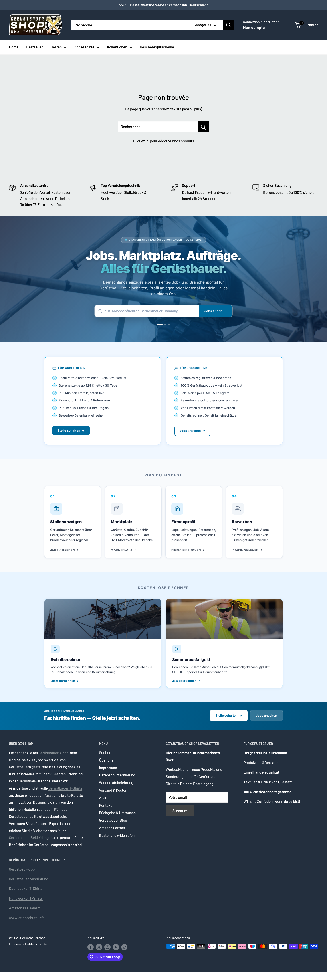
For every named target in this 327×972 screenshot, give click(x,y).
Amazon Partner (112, 827)
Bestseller (34, 47)
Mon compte (254, 27)
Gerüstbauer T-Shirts (65, 788)
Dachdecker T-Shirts (25, 888)
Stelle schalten (68, 430)
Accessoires (84, 47)
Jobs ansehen (190, 430)
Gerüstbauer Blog (113, 820)
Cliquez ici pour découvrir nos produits (163, 141)
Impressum (108, 767)
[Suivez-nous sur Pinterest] (116, 947)
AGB (102, 797)
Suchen (105, 752)
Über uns (106, 760)
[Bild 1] (160, 324)
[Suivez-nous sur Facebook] (90, 947)
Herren (56, 47)
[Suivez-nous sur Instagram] (107, 947)
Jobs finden (213, 311)
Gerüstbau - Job (22, 869)
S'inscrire (180, 810)
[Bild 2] (165, 324)
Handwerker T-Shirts (26, 898)
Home (13, 47)
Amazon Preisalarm (24, 908)
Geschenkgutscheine (157, 47)
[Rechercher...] (203, 126)
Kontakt (105, 805)
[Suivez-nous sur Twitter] (99, 947)
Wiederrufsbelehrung (116, 782)
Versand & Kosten (113, 790)
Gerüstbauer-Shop (53, 752)
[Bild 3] (169, 324)
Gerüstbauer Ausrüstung (28, 879)
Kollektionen (117, 47)
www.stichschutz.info (26, 917)
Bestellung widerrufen (117, 835)
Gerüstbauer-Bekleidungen (31, 837)
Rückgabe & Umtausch (117, 812)
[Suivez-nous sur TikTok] (124, 947)
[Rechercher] (228, 25)
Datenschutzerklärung (117, 775)
